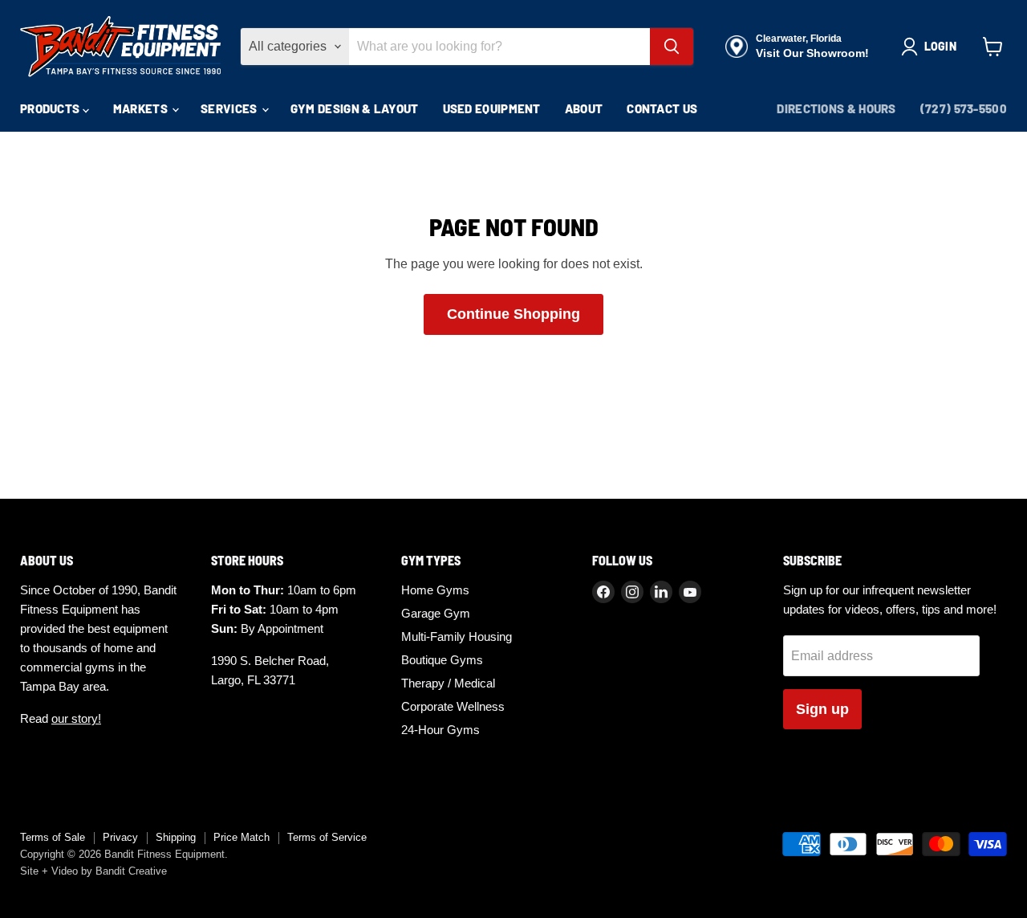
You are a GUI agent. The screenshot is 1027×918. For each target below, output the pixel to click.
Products (51, 108)
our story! (76, 718)
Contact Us (662, 108)
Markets (141, 108)
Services (230, 108)
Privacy (120, 837)
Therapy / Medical (448, 683)
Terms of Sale (52, 837)
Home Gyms (435, 590)
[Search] (671, 46)
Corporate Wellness (453, 706)
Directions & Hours (836, 108)
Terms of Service (327, 837)
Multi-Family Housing (456, 636)
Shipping (176, 837)
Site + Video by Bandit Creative (93, 871)
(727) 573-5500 (963, 108)
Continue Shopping (513, 314)
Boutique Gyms (442, 660)
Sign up (822, 709)
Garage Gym (435, 613)
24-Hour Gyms (440, 729)
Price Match (241, 837)
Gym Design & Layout (354, 108)
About (584, 108)
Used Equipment (492, 108)
